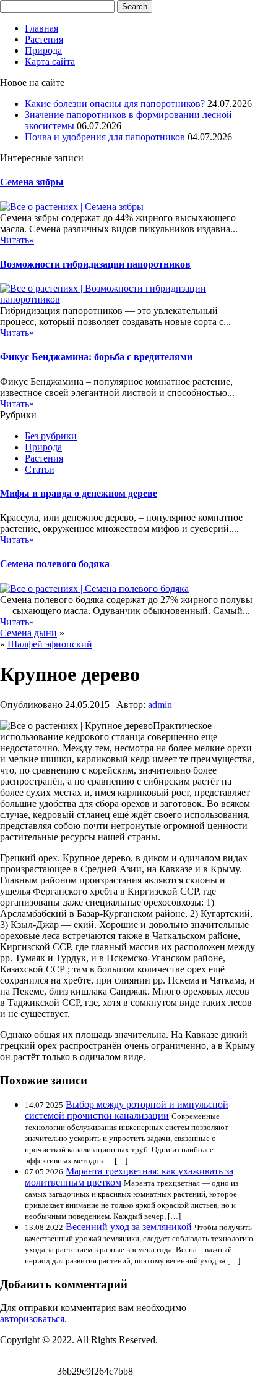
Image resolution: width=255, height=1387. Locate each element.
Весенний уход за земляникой (129, 1226)
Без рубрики (51, 436)
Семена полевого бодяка (55, 564)
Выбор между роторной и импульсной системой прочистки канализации (126, 1110)
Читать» (17, 240)
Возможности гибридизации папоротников (95, 264)
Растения (44, 39)
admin (160, 704)
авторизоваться (32, 1318)
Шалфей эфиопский (49, 644)
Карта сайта (50, 61)
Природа (43, 50)
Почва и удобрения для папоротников (105, 137)
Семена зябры (32, 182)
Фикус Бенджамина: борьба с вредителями (96, 357)
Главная (41, 28)
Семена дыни (28, 633)
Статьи (39, 469)
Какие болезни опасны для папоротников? (115, 103)
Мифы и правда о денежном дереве (78, 493)
